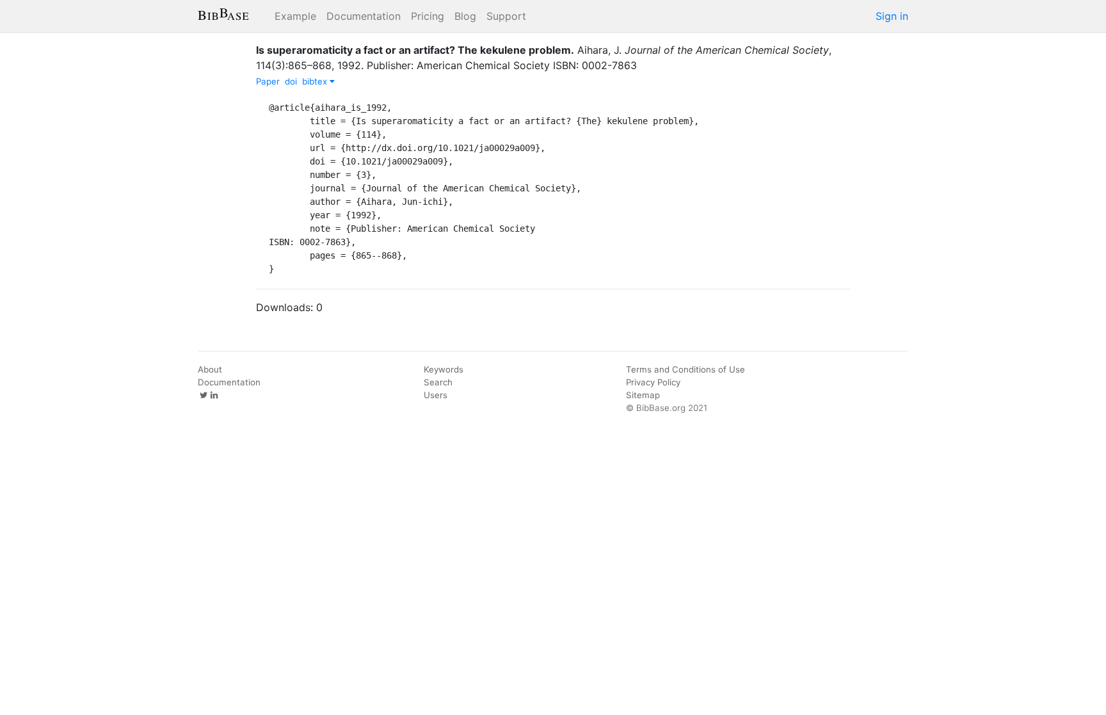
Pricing (427, 16)
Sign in (892, 16)
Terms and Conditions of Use (685, 369)
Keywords (443, 369)
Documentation (363, 16)
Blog (465, 16)
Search (438, 382)
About (210, 369)
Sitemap (643, 395)
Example (295, 16)
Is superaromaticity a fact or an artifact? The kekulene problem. (415, 50)
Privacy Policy (653, 382)
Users (435, 395)
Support (506, 16)
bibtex (316, 81)
